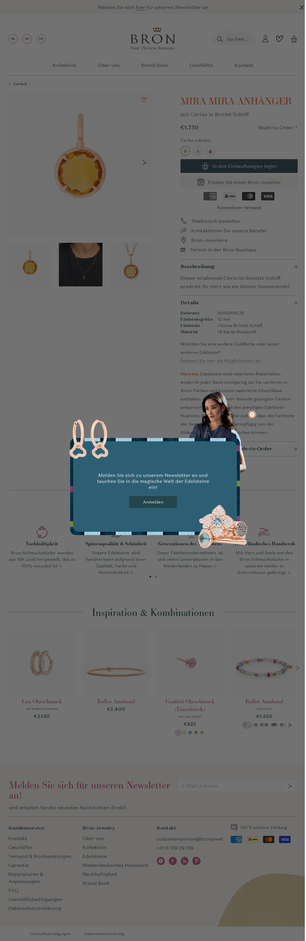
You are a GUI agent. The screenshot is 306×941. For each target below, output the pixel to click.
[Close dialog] (252, 414)
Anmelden (153, 502)
